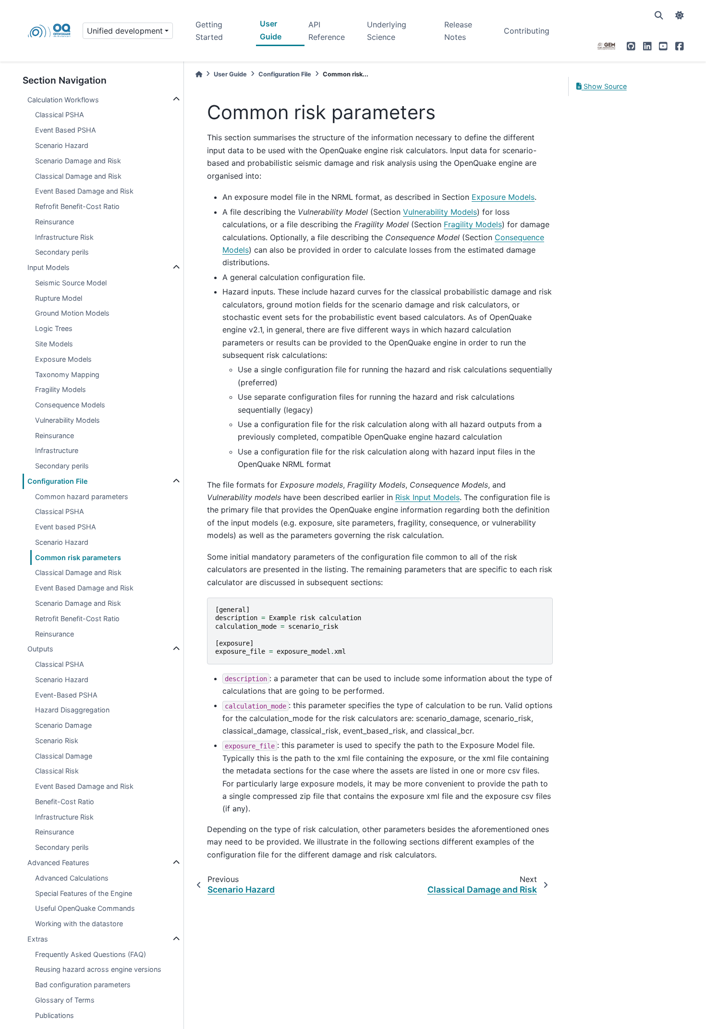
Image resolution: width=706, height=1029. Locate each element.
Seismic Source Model (71, 283)
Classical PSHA (59, 114)
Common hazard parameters (81, 496)
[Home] (198, 74)
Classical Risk (57, 771)
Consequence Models (70, 405)
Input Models (48, 267)
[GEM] (606, 46)
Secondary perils (62, 252)
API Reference (326, 31)
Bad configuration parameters (83, 984)
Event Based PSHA (65, 130)
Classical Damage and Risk (78, 176)
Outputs (40, 649)
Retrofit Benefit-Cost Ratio (77, 618)
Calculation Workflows (63, 100)
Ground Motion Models (72, 313)
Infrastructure (56, 450)
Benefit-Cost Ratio (64, 801)
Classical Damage (63, 756)
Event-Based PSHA (66, 695)
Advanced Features (58, 862)
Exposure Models (63, 359)
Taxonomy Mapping (67, 374)
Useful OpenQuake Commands (85, 908)
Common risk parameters (78, 557)
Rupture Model (58, 298)
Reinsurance (54, 222)
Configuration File (57, 481)
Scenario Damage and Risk (78, 161)
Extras (37, 939)
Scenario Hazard (61, 145)
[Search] (659, 15)
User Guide (270, 30)
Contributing (526, 31)
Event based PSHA (65, 527)
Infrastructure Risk (64, 237)
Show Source (604, 86)
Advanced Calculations (72, 878)
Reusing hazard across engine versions (98, 969)
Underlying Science (386, 31)
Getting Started (209, 31)
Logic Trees (54, 328)
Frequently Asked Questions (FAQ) (90, 954)
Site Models (54, 344)
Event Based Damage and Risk (84, 191)
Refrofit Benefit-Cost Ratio (77, 206)
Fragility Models (60, 389)
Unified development (125, 31)
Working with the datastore (79, 923)
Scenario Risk (56, 740)
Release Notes (458, 31)
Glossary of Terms (65, 1000)
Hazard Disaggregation (72, 710)
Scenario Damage (63, 725)
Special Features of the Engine (83, 893)
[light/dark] (679, 15)
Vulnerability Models (67, 420)
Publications (54, 1015)
